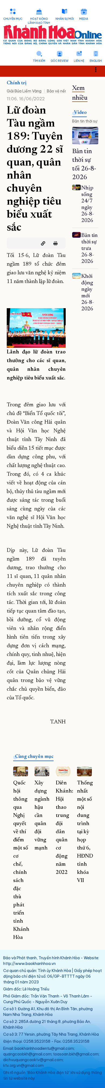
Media (83, 19)
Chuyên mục (12, 19)
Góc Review (59, 61)
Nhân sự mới (64, 19)
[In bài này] (54, 243)
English (96, 61)
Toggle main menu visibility (98, 69)
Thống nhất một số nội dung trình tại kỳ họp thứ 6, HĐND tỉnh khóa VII (85, 831)
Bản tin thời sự (84, 121)
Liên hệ (79, 61)
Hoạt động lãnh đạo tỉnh (39, 21)
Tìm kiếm (39, 61)
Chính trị (16, 83)
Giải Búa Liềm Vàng (24, 91)
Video (80, 112)
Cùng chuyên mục (34, 756)
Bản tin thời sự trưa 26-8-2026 (89, 248)
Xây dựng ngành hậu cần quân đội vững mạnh (42, 815)
